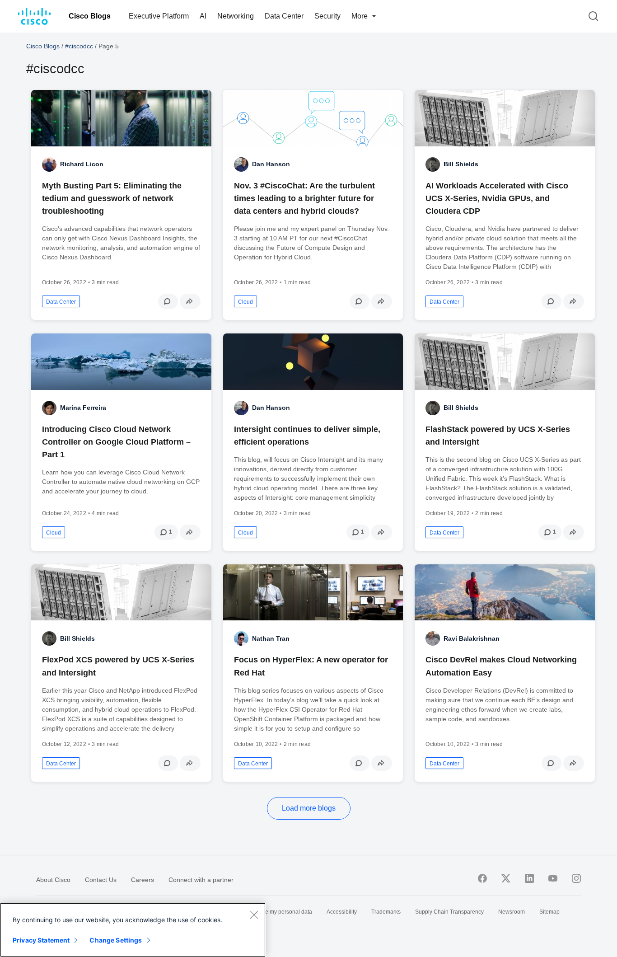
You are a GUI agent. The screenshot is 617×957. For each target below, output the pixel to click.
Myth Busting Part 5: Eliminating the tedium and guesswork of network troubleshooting (112, 198)
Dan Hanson (271, 164)
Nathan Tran (271, 638)
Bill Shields (461, 164)
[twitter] (505, 878)
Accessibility (342, 912)
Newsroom (511, 912)
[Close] (253, 914)
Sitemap (549, 912)
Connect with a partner (201, 879)
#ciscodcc (79, 46)
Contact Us (101, 879)
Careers (142, 879)
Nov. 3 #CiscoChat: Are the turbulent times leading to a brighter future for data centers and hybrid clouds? (304, 198)
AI (203, 16)
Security (327, 16)
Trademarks (386, 912)
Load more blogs (309, 808)
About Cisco (53, 879)
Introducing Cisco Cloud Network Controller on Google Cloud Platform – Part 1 (116, 442)
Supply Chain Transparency (449, 912)
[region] (133, 930)
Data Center (284, 16)
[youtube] (552, 878)
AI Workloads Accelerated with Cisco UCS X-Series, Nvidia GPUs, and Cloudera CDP (496, 198)
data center (61, 302)
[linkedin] (529, 878)
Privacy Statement (41, 940)
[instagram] (576, 878)
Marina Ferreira (83, 407)
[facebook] (482, 878)
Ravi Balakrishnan (472, 638)
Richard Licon (81, 164)
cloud (245, 302)
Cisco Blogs (90, 16)
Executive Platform (159, 16)
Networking (235, 16)
